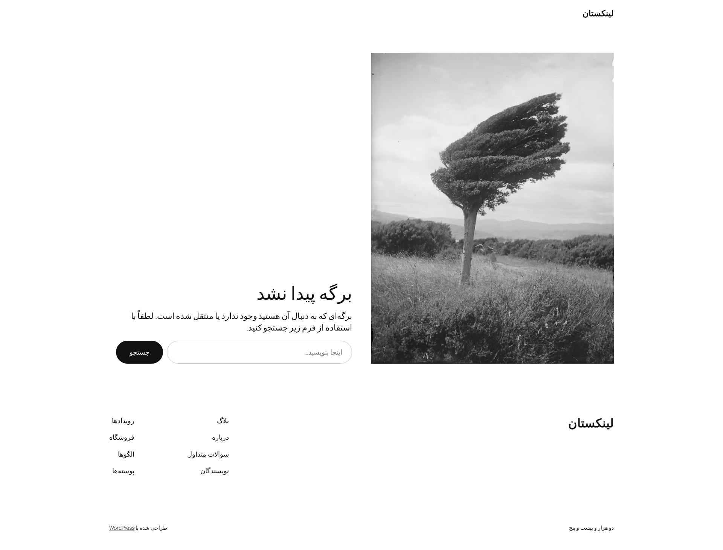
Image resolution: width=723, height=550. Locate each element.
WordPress (121, 527)
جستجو (139, 352)
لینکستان (598, 13)
